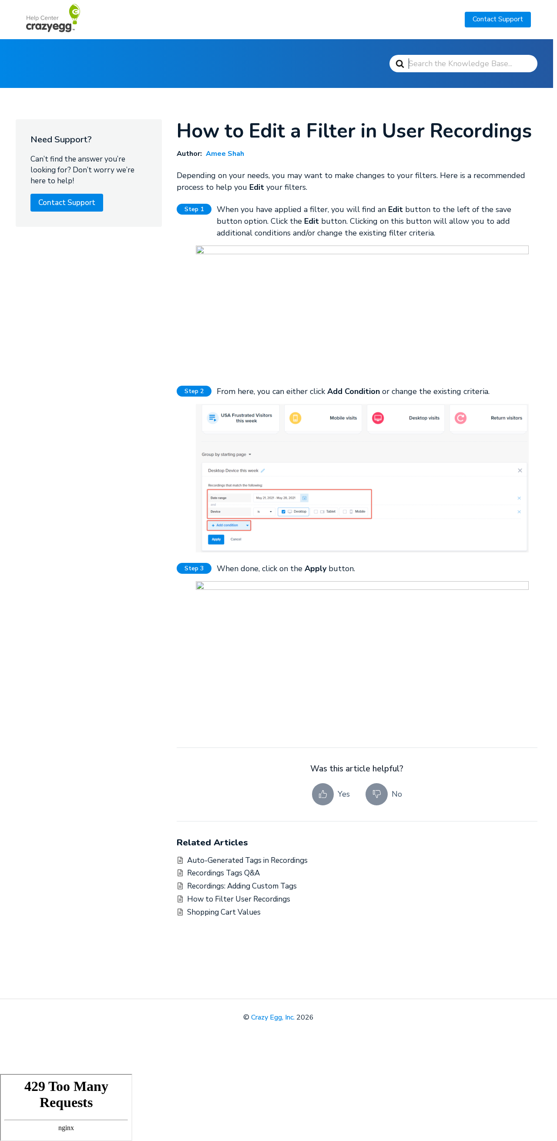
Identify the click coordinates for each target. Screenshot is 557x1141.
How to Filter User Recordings (238, 899)
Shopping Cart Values (224, 912)
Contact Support (498, 19)
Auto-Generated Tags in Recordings (247, 860)
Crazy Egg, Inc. (273, 1017)
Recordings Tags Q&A (223, 873)
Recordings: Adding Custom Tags (242, 886)
